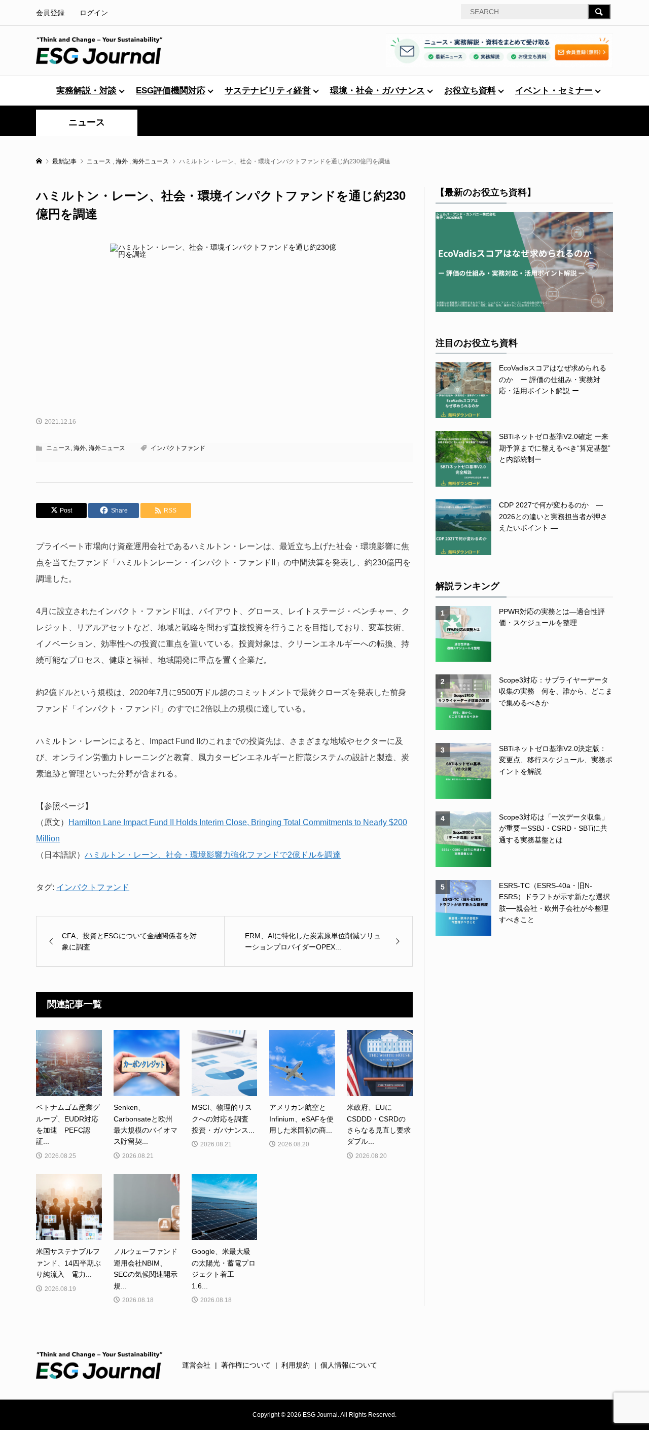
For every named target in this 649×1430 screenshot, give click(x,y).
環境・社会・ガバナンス (377, 90)
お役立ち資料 (470, 90)
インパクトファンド (178, 448)
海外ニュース (107, 448)
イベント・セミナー (554, 90)
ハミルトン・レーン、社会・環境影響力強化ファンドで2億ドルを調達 (213, 854)
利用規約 (295, 1365)
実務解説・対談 (86, 90)
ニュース (86, 122)
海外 (80, 448)
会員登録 (50, 13)
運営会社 (196, 1365)
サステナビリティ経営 (268, 90)
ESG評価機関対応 (170, 90)
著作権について (246, 1365)
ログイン (94, 13)
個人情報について (348, 1365)
